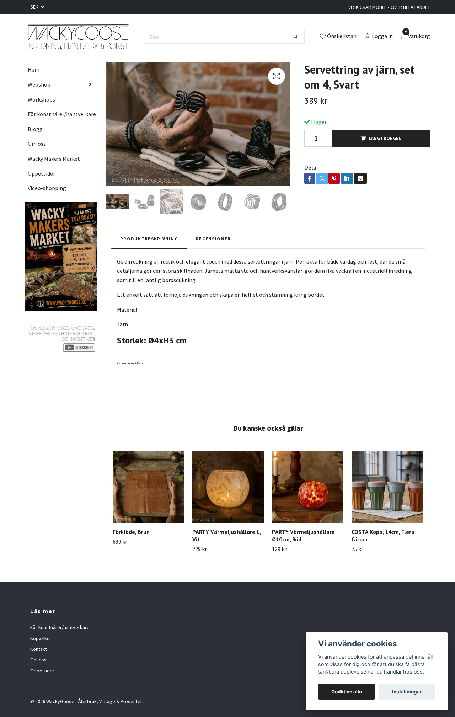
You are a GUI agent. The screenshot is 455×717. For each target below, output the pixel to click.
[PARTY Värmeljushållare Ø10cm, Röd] (307, 487)
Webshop (39, 84)
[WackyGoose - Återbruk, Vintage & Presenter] (77, 36)
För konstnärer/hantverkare (62, 114)
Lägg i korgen (385, 138)
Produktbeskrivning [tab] (149, 238)
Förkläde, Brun (131, 531)
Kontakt (38, 649)
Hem (33, 69)
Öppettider (41, 173)
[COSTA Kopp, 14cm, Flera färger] (387, 487)
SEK (34, 7)
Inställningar (407, 692)
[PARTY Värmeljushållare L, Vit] (228, 487)
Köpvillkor (41, 638)
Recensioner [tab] (213, 238)
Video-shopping (47, 188)
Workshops (41, 99)
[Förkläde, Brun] (148, 487)
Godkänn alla (346, 692)
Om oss (37, 143)
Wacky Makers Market (54, 158)
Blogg (35, 129)
